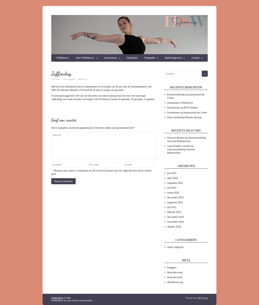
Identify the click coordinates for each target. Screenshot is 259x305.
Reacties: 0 (83, 79)
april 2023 (172, 178)
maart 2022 (173, 192)
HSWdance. (62, 58)
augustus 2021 (175, 202)
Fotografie (149, 58)
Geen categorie (69, 79)
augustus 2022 (175, 183)
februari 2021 (174, 212)
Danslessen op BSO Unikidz (182, 107)
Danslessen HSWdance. (180, 103)
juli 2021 (171, 207)
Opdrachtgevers (173, 58)
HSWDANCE (57, 298)
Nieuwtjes (132, 58)
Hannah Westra (175, 138)
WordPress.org (175, 282)
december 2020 (175, 217)
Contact (195, 58)
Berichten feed (175, 272)
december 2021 (175, 197)
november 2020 (175, 222)
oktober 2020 (174, 226)
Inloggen (172, 267)
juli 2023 (171, 173)
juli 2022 (171, 187)
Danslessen (110, 58)
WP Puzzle (203, 298)
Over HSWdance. (85, 58)
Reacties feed (174, 277)
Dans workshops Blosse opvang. (184, 117)
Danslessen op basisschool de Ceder (187, 112)
